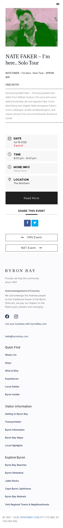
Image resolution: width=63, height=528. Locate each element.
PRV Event (34, 237)
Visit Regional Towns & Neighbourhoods (27, 504)
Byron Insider (12, 394)
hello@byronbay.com (16, 336)
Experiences (12, 378)
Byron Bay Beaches (16, 464)
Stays (8, 362)
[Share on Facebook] (27, 223)
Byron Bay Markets (15, 496)
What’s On (10, 354)
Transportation (13, 421)
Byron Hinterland (14, 472)
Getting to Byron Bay (16, 413)
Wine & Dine (11, 370)
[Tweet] (35, 223)
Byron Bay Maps (14, 437)
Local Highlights (14, 445)
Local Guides (12, 386)
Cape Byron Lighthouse (18, 488)
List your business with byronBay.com (26, 323)
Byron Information (15, 429)
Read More (20, 170)
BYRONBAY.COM (29, 517)
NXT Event (28, 247)
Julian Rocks (12, 480)
